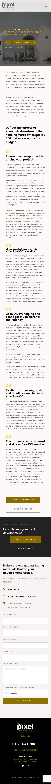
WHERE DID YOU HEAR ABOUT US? (18, 688)
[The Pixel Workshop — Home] (25, 728)
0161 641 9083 (14, 589)
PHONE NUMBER (10, 639)
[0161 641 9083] (4, 589)
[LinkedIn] (23, 766)
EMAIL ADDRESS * (11, 627)
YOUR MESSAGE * (11, 664)
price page (11, 213)
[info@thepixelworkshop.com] (4, 596)
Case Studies (14, 218)
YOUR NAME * (9, 615)
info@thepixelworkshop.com (22, 596)
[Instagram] (28, 766)
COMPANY (7, 651)
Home (8, 30)
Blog (18, 30)
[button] (46, 5)
